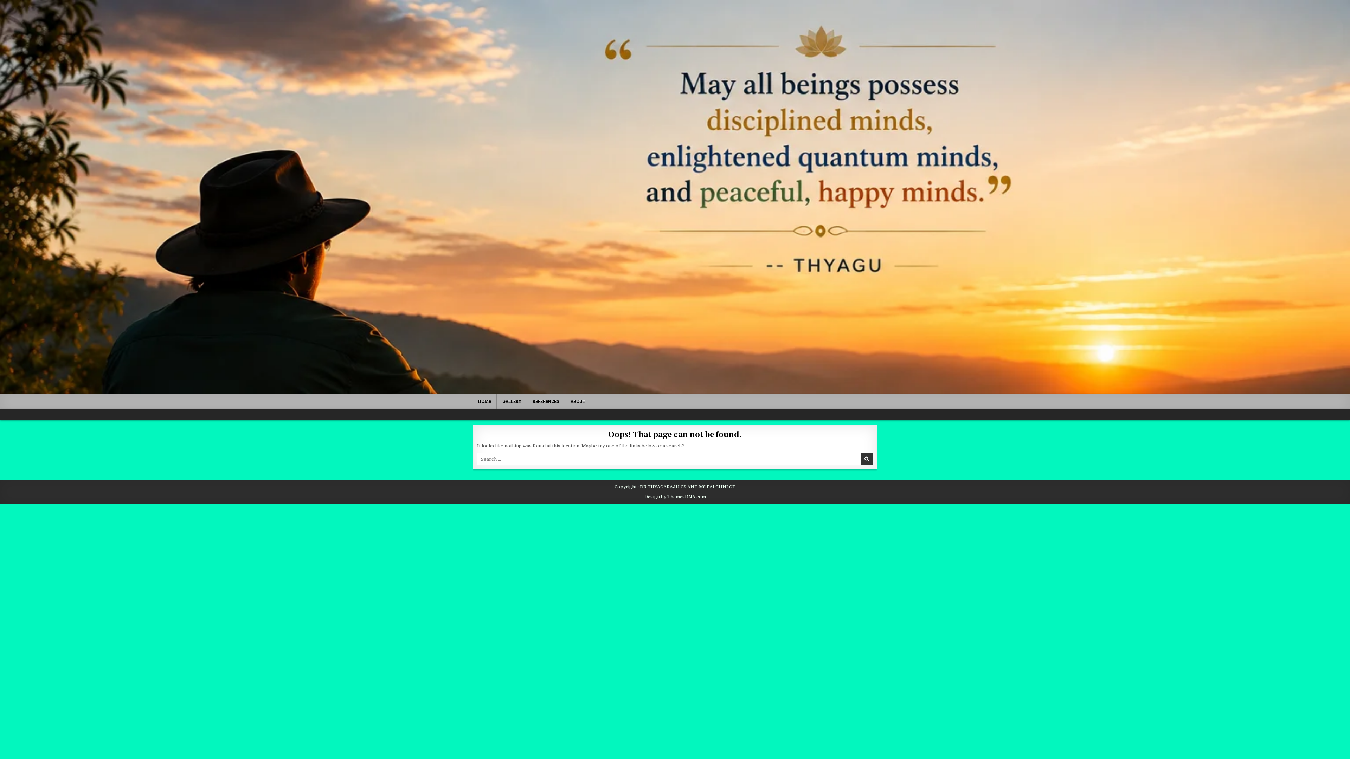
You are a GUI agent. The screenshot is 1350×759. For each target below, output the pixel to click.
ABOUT (578, 401)
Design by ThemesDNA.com (675, 496)
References (546, 401)
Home (484, 401)
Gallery (511, 401)
